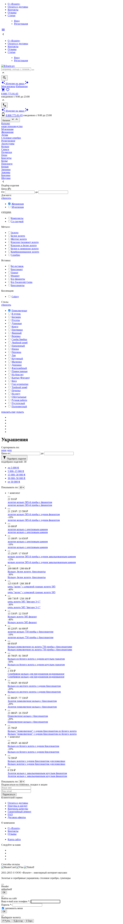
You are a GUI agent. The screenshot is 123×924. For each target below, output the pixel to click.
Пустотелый (18, 403)
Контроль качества (18, 808)
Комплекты (17, 218)
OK (4, 892)
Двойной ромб (20, 342)
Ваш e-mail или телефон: (16, 901)
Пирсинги (6, 163)
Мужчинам (7, 129)
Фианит (15, 275)
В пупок (16, 313)
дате (9, 450)
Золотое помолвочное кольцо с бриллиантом (32, 701)
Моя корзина (8, 86)
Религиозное (8, 140)
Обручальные (19, 397)
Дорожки (17, 365)
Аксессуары (7, 143)
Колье (4, 160)
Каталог (11, 119)
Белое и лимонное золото (25, 248)
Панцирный (18, 345)
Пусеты (16, 320)
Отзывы (12, 12)
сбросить (6, 198)
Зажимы (5, 172)
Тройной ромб (19, 387)
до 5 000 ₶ (13, 467)
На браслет (18, 374)
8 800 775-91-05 (9, 93)
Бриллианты (18, 285)
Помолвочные (19, 310)
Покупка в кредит (17, 805)
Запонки (6, 169)
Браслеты (6, 158)
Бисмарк (16, 317)
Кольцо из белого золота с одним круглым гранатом (36, 658)
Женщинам (7, 132)
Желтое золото (19, 239)
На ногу (16, 393)
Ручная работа (19, 400)
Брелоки (5, 175)
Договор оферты (17, 817)
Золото (14, 232)
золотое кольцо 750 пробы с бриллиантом (30, 631)
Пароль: (6, 904)
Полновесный (19, 406)
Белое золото (18, 235)
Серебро (15, 255)
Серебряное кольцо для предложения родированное (36, 673)
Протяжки (17, 329)
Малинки (17, 361)
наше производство (12, 126)
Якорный (17, 333)
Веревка (16, 336)
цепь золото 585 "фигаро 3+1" (24, 601)
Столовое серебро (11, 137)
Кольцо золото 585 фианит (22, 616)
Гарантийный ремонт (19, 811)
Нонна (15, 349)
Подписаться (9, 794)
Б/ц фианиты (18, 279)
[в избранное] (9, 496)
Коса (14, 381)
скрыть (20, 412)
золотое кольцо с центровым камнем (28, 529)
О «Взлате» (14, 4)
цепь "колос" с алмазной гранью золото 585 (31, 586)
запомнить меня (14, 908)
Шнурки (6, 178)
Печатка (16, 390)
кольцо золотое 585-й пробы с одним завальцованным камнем (42, 556)
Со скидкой (17, 221)
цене (3, 450)
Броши (5, 166)
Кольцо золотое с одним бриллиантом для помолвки (36, 761)
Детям (4, 135)
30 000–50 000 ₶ (16, 478)
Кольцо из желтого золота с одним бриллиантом (34, 686)
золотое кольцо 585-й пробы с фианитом (30, 502)
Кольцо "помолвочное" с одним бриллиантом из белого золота (42, 731)
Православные (20, 371)
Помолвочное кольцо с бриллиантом (28, 716)
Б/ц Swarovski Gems (21, 282)
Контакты (13, 9)
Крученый (17, 358)
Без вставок (17, 266)
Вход (17, 20)
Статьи (11, 15)
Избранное (22, 86)
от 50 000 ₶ (14, 481)
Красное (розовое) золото (25, 242)
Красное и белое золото (24, 245)
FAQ (10, 814)
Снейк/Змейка (19, 339)
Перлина (16, 352)
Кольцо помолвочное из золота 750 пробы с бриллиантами (40, 646)
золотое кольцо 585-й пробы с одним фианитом (34, 514)
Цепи (4, 155)
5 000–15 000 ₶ (16, 471)
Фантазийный (19, 368)
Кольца (5, 146)
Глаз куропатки (20, 384)
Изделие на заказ (15, 83)
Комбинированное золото (25, 251)
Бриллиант (17, 269)
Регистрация (21, 23)
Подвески (6, 152)
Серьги (5, 149)
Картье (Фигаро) (21, 377)
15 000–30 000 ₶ (16, 474)
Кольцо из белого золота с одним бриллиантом (33, 746)
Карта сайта (14, 839)
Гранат (14, 272)
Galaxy (15, 296)
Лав (14, 355)
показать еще (8, 412)
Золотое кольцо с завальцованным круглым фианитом (37, 773)
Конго (15, 326)
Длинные (17, 323)
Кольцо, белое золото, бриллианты (27, 571)
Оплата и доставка (18, 6)
